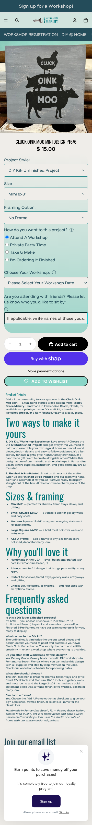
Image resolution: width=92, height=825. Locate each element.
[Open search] (16, 20)
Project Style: (17, 159)
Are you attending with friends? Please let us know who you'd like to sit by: (44, 299)
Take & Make (22, 252)
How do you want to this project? (35, 229)
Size (8, 183)
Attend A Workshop (29, 237)
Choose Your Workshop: (27, 272)
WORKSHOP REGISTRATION (31, 34)
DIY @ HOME (74, 34)
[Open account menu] (74, 20)
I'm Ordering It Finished (32, 259)
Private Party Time (28, 244)
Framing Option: (20, 207)
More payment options (46, 371)
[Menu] (6, 20)
